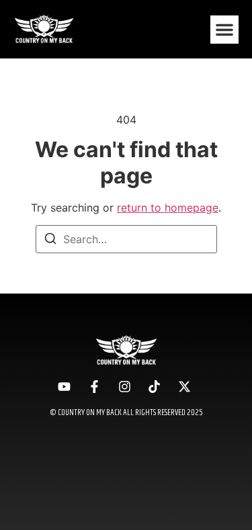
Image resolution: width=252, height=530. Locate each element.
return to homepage (167, 207)
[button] (224, 29)
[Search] (50, 240)
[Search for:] (126, 239)
